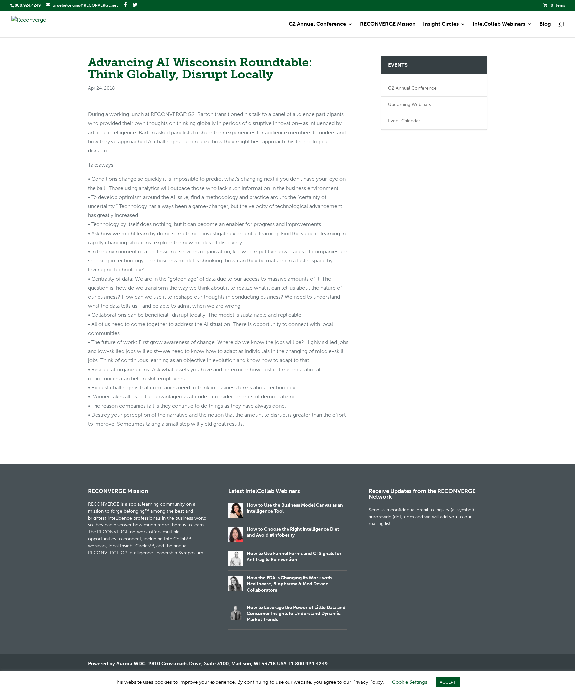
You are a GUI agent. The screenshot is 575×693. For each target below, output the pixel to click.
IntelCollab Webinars (499, 24)
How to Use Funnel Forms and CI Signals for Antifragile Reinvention (294, 556)
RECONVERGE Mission (388, 24)
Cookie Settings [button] (409, 682)
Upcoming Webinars (409, 104)
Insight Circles (441, 24)
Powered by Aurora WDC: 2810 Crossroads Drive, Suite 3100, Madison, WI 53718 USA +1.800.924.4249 (208, 664)
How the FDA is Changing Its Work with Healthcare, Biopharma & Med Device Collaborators (289, 584)
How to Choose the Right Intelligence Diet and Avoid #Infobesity (293, 532)
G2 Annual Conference (317, 24)
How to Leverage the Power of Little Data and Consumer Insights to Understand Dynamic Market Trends (296, 613)
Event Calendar (404, 121)
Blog (545, 24)
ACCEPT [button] (448, 682)
